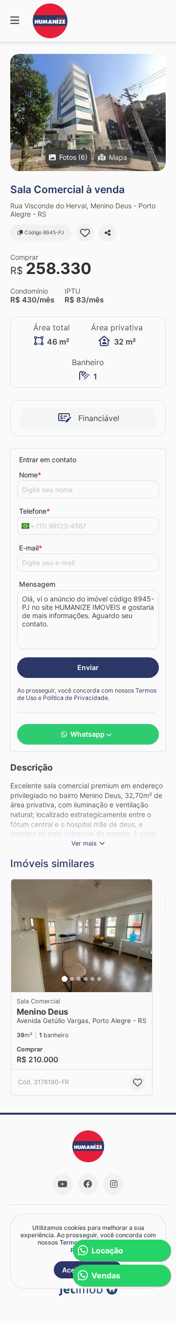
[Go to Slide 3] (79, 979)
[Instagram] (113, 1184)
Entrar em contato (47, 459)
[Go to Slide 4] (86, 979)
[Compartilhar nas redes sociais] (107, 233)
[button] (88, 112)
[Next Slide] (158, 112)
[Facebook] (88, 1184)
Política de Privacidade (75, 697)
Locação (107, 1250)
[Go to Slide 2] (72, 979)
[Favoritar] (85, 233)
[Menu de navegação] (14, 21)
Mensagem (37, 584)
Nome (30, 475)
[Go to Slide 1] (64, 979)
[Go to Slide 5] (92, 979)
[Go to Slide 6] (99, 979)
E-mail (30, 548)
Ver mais (84, 843)
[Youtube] (62, 1184)
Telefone (34, 511)
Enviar (88, 667)
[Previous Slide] (18, 112)
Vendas (105, 1275)
